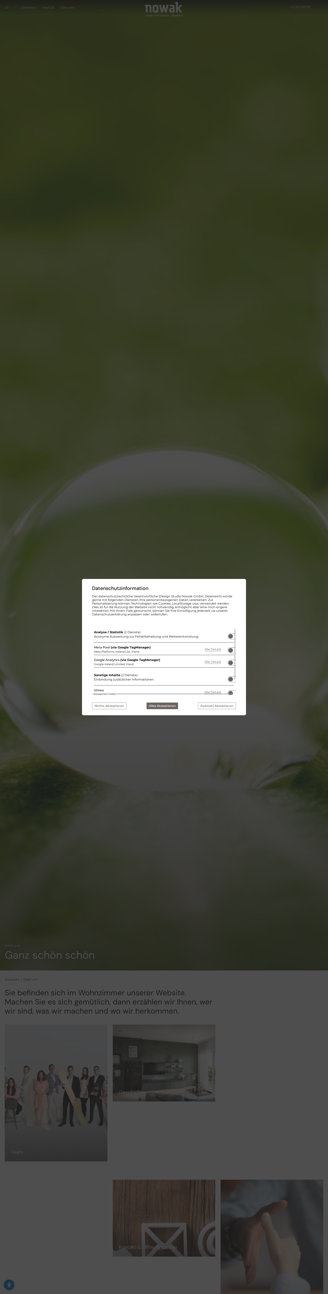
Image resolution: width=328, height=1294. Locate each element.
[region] (164, 661)
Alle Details (212, 649)
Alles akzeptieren (162, 706)
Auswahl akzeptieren (216, 706)
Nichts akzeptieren (109, 706)
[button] (230, 636)
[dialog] (164, 647)
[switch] (230, 635)
